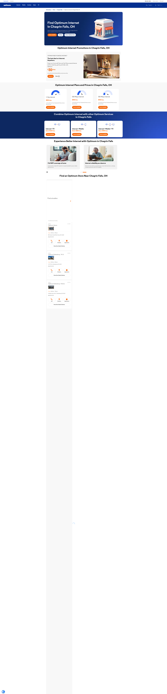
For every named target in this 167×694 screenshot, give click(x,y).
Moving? (161, 1)
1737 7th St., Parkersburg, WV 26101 (55, 264)
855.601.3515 (148, 1)
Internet (18, 5)
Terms (56, 76)
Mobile (23, 5)
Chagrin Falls (59, 9)
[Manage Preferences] (3, 691)
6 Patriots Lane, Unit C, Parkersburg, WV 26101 (56, 293)
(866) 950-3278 (51, 266)
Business (12, 1)
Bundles (29, 5)
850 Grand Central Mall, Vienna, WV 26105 (56, 235)
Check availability (52, 34)
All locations (48, 9)
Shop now (51, 76)
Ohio (54, 9)
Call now (60, 34)
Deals (34, 5)
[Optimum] (7, 5)
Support (150, 5)
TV (38, 5)
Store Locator (155, 1)
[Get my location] (70, 201)
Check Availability (50, 107)
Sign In (159, 5)
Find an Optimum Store (70, 34)
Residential (6, 1)
